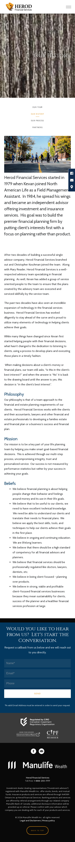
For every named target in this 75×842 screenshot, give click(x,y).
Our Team (38, 107)
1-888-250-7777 (42, 780)
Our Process (37, 121)
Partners (37, 127)
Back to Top (37, 830)
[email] (41, 751)
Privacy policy (48, 820)
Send (37, 694)
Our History (37, 114)
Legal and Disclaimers (30, 820)
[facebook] (33, 751)
